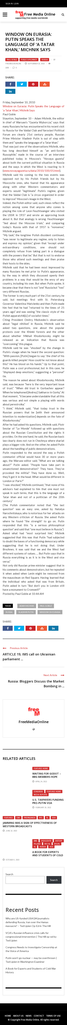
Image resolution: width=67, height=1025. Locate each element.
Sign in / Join (12, 3)
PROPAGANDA (29, 817)
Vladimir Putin (26, 612)
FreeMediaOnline (13, 63)
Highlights (46, 841)
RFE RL (47, 844)
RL (47, 817)
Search (9, 874)
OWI (18, 817)
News (29, 1015)
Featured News (41, 768)
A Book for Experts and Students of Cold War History (47, 855)
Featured (8, 817)
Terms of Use (53, 1015)
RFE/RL (57, 844)
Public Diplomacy (29, 59)
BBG (35, 841)
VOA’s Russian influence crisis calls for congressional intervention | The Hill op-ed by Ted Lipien (31, 936)
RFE (40, 817)
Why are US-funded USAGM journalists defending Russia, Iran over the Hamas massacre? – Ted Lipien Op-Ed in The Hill (28, 922)
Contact (39, 1015)
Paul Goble (12, 59)
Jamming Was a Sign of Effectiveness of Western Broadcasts (30, 824)
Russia (45, 59)
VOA (54, 817)
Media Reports (40, 794)
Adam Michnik (26, 606)
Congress (38, 791)
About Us (18, 1015)
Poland (37, 844)
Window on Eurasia (50, 612)
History (58, 841)
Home (8, 1015)
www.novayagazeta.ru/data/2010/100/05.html (31, 170)
